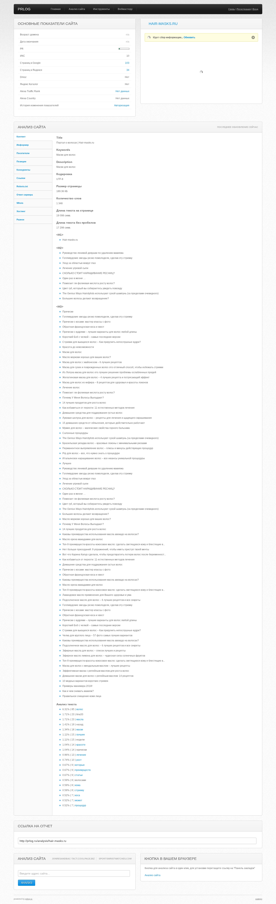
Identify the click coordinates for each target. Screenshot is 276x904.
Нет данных (122, 91)
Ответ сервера (25, 194)
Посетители (23, 153)
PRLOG (24, 9)
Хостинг (21, 211)
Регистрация (244, 9)
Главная (56, 9)
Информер (23, 145)
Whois (20, 203)
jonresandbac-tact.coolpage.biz (73, 858)
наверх (258, 899)
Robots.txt (22, 186)
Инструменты (101, 9)
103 (127, 63)
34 (127, 70)
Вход (255, 9)
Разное (20, 219)
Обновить (189, 37)
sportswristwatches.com (115, 858)
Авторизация (121, 105)
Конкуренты (23, 170)
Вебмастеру (125, 9)
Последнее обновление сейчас (237, 127)
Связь (231, 9)
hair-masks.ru (163, 24)
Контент (21, 136)
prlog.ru (28, 899)
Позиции (21, 161)
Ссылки (21, 178)
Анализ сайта (77, 9)
